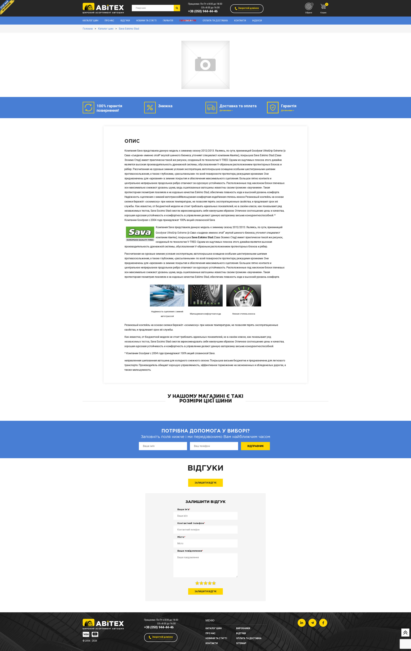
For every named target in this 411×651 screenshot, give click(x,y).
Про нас (109, 20)
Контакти (240, 20)
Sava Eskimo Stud (129, 28)
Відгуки (125, 20)
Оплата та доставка (215, 20)
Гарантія (168, 20)
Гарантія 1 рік (187, 20)
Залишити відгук (205, 482)
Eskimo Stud (202, 276)
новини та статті (146, 20)
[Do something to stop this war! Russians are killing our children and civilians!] (7, 7)
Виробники (243, 628)
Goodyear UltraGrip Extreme (171, 232)
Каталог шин (90, 20)
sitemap (241, 643)
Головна (88, 28)
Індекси (257, 20)
